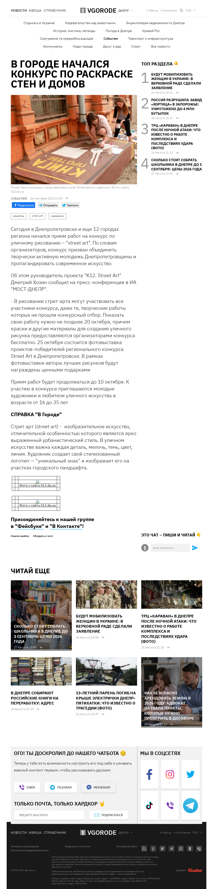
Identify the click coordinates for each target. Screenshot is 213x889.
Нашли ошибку (20, 536)
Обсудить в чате (43, 536)
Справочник (55, 10)
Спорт (136, 46)
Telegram (64, 787)
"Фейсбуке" (29, 526)
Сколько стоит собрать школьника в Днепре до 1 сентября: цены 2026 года (176, 164)
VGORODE (101, 832)
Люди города (83, 46)
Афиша (35, 10)
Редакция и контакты (77, 846)
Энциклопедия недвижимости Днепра (155, 23)
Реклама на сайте (126, 846)
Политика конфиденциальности (30, 850)
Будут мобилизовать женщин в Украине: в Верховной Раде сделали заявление (176, 81)
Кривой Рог (151, 31)
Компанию (170, 10)
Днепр (124, 832)
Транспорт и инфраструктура (150, 38)
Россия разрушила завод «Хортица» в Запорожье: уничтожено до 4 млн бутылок (176, 107)
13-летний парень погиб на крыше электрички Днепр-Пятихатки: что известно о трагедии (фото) (106, 700)
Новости (19, 10)
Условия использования (25, 846)
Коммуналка (52, 46)
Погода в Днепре (119, 31)
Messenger (102, 787)
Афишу (153, 10)
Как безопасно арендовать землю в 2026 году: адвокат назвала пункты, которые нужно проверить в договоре (169, 705)
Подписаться (112, 815)
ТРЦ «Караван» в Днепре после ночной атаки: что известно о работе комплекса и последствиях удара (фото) (176, 136)
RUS (188, 10)
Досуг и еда (112, 46)
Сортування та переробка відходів (66, 38)
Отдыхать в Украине (39, 23)
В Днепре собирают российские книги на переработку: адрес (34, 698)
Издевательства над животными (90, 23)
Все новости (160, 46)
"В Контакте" (66, 526)
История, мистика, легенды (74, 31)
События (111, 38)
